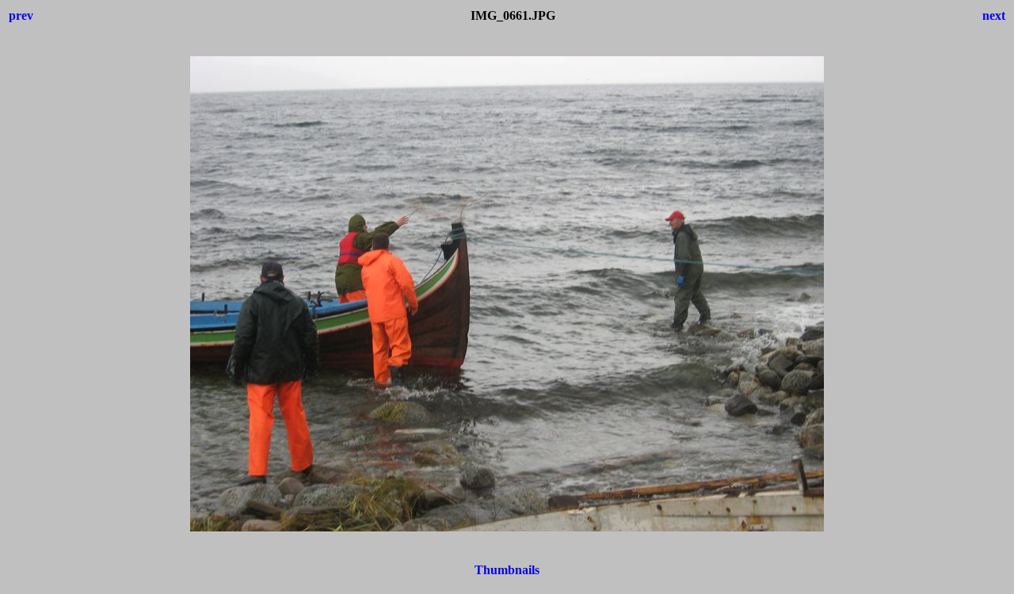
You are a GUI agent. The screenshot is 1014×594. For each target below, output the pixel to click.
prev (21, 15)
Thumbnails (507, 570)
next (993, 15)
